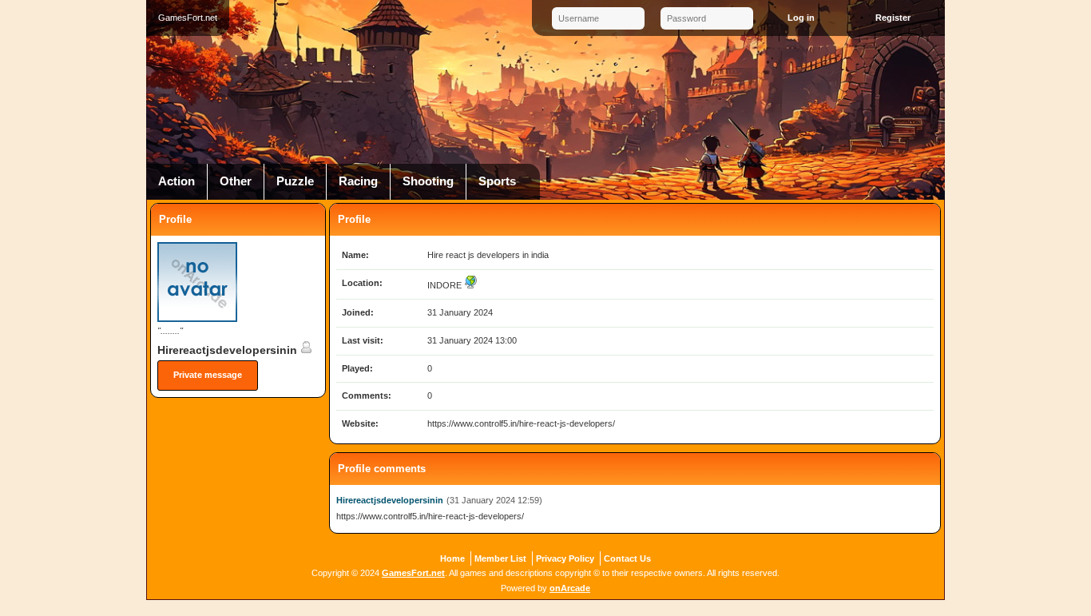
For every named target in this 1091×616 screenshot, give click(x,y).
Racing (358, 181)
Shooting (428, 181)
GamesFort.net (413, 573)
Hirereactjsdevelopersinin (228, 350)
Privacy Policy (565, 558)
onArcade (569, 588)
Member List (500, 558)
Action (176, 181)
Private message (207, 375)
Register (892, 17)
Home (452, 558)
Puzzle (295, 181)
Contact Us (627, 558)
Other (236, 181)
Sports (497, 181)
